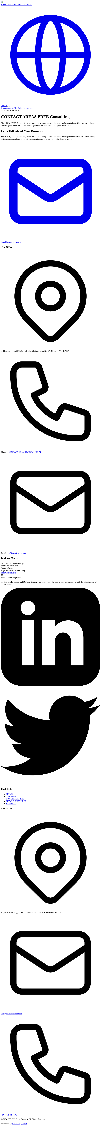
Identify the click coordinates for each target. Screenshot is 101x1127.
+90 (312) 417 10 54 (15, 452)
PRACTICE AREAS (15, 799)
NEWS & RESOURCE (16, 801)
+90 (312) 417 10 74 (32, 452)
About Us (10, 4)
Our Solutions (20, 4)
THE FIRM (11, 796)
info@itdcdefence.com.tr (16, 553)
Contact (29, 4)
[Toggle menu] (8, 106)
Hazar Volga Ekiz (19, 1124)
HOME (9, 794)
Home (3, 4)
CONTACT (11, 803)
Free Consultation (8, 573)
